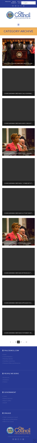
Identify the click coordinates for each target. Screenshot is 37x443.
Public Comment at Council (10, 417)
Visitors (5, 382)
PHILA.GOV (8, 1)
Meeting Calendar (8, 358)
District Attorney (7, 398)
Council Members (8, 356)
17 (21, 342)
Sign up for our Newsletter (10, 419)
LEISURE (20, 3)
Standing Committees (9, 361)
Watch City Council (8, 421)
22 (26, 342)
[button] (18, 25)
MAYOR (14, 1)
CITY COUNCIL (20, 1)
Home (4, 354)
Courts (5, 396)
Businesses (6, 377)
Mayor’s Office (7, 400)
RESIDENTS (13, 3)
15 (15, 342)
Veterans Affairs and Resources (11, 363)
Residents (6, 379)
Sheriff (5, 402)
